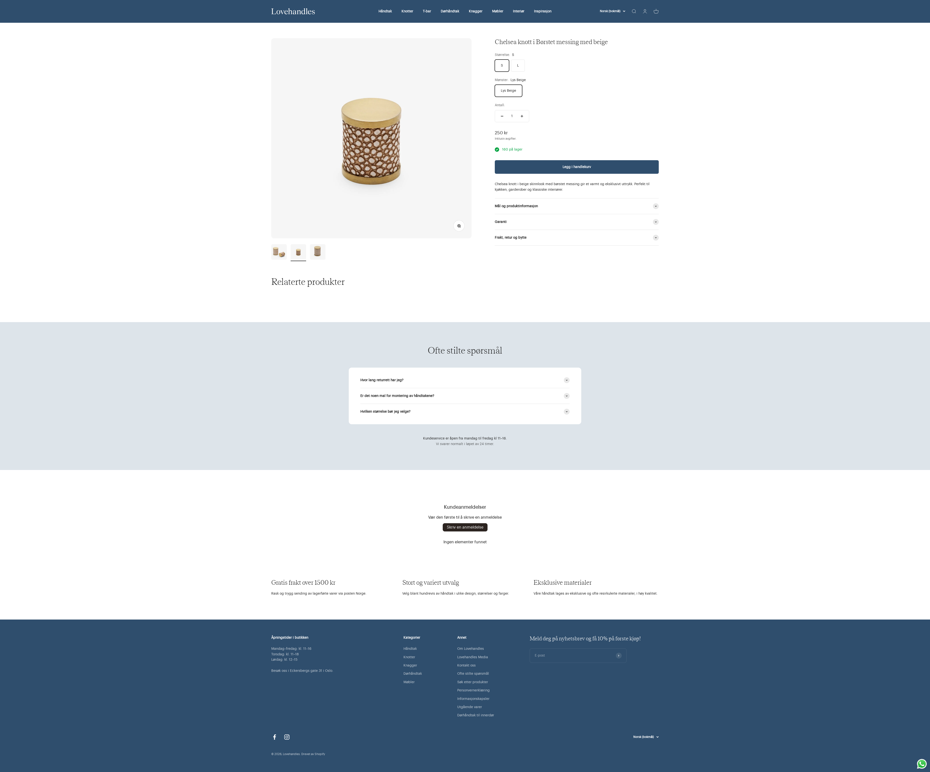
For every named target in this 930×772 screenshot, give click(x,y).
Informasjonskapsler (473, 699)
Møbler (497, 11)
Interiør (518, 11)
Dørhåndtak (450, 11)
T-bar (427, 11)
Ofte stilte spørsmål (473, 673)
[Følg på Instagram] (287, 737)
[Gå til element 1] (279, 252)
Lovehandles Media (472, 657)
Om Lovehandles (470, 649)
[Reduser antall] (502, 116)
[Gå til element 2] (298, 252)
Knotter (407, 11)
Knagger (475, 11)
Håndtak (385, 11)
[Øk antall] (522, 116)
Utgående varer (469, 707)
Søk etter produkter (472, 682)
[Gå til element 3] (318, 252)
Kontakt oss (466, 665)
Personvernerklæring (473, 690)
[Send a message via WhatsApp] (922, 764)
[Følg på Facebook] (274, 737)
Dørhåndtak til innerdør (475, 715)
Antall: (500, 105)
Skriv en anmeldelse (465, 527)
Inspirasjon (542, 11)
